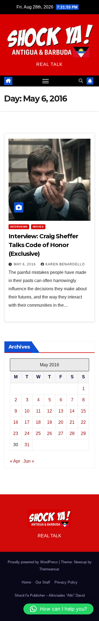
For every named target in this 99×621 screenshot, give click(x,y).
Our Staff (42, 582)
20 (60, 422)
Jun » (28, 461)
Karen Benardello (65, 264)
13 (60, 411)
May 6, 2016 (25, 264)
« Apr (15, 461)
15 (83, 411)
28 (72, 433)
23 (15, 433)
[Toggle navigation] (46, 81)
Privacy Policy (66, 582)
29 (83, 433)
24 (26, 433)
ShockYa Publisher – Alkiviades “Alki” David (50, 595)
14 (72, 411)
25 (38, 433)
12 (49, 411)
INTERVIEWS (19, 226)
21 (72, 422)
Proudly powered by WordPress (33, 562)
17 (26, 422)
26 (49, 433)
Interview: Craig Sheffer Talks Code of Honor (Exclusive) (43, 245)
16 (15, 422)
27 (60, 433)
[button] (81, 81)
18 (38, 422)
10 (26, 411)
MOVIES (38, 226)
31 (26, 444)
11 (38, 411)
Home (26, 582)
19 (49, 422)
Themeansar (49, 569)
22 (83, 422)
